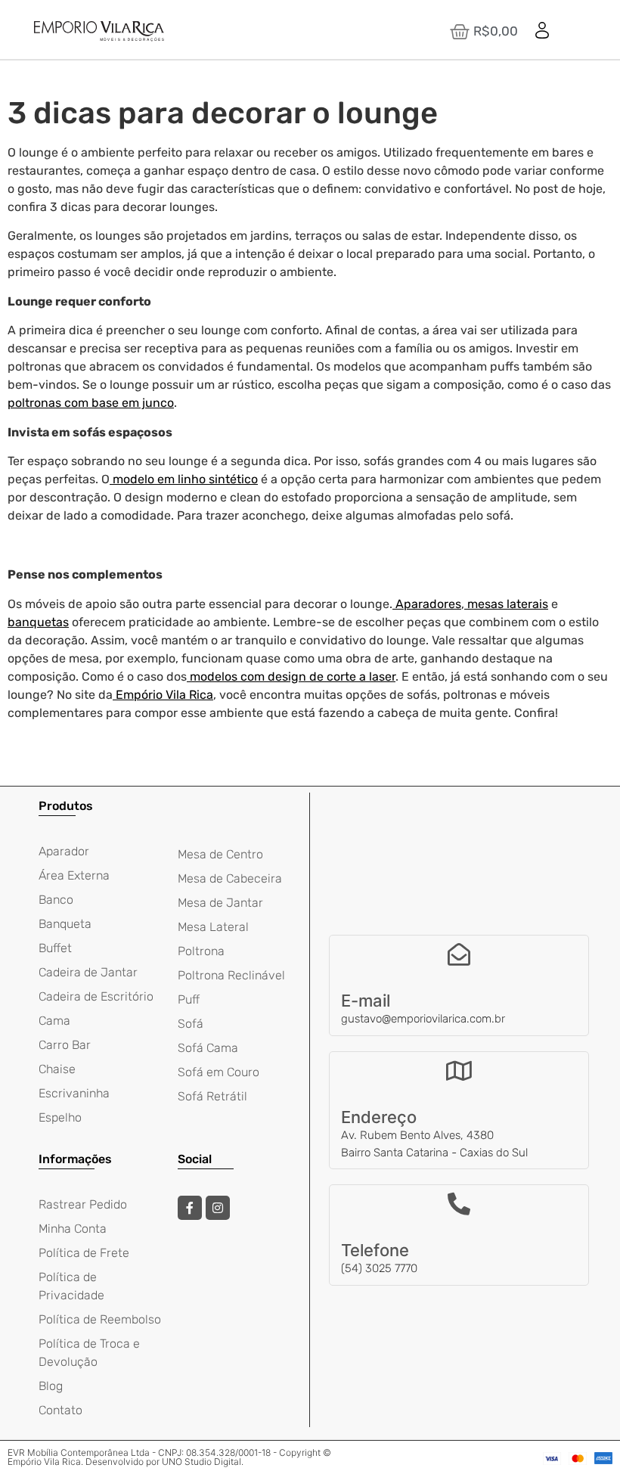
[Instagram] (218, 1208)
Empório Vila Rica (164, 694)
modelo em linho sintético (184, 479)
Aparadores (428, 604)
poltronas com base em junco (91, 403)
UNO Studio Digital (201, 1461)
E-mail (365, 1000)
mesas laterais (507, 604)
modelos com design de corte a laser (292, 676)
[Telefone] (459, 1204)
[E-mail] (459, 954)
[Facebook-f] (190, 1208)
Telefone (375, 1250)
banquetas (38, 622)
